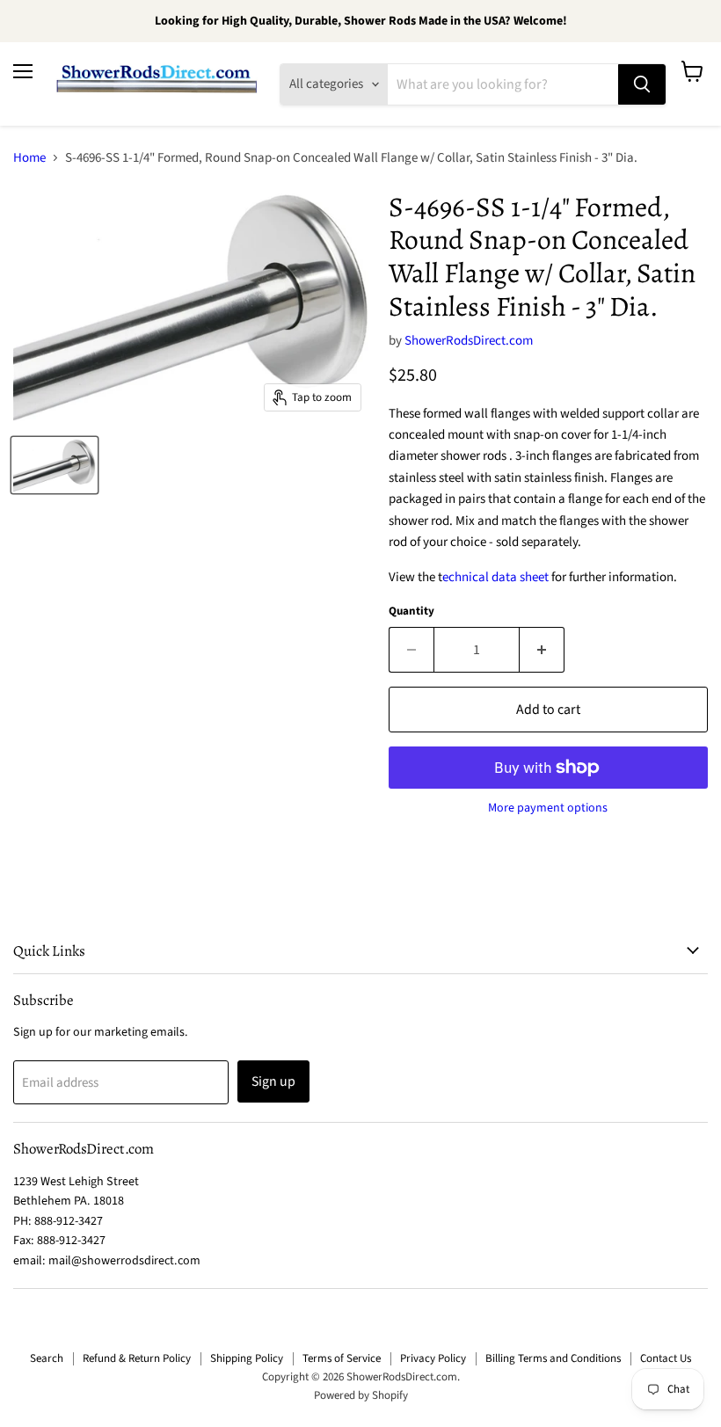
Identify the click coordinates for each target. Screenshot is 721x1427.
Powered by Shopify (361, 1395)
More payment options (548, 808)
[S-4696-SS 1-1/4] (54, 465)
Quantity (411, 611)
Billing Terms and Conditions (553, 1358)
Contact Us (665, 1358)
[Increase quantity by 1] (542, 650)
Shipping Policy (246, 1358)
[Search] (642, 84)
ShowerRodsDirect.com (468, 340)
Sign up (273, 1081)
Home (29, 157)
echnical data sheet (495, 577)
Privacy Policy (433, 1358)
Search (46, 1358)
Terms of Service (341, 1358)
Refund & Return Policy (137, 1358)
